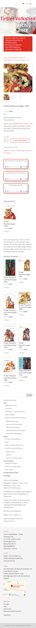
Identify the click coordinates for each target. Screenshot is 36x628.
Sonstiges (7, 476)
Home (5, 58)
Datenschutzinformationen (12, 611)
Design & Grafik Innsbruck (23, 625)
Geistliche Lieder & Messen (14, 448)
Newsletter (7, 615)
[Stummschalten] (21, 167)
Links (5, 606)
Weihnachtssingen (12, 421)
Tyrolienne (8, 408)
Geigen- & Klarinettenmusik (14, 445)
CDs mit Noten (12, 58)
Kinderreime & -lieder (11, 473)
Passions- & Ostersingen (18, 150)
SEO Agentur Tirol (10, 625)
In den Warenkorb (20, 140)
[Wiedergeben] (5, 166)
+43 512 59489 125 (15, 515)
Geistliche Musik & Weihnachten (15, 418)
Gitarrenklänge (10, 415)
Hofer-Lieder (9, 470)
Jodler (7, 442)
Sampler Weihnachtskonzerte (16, 430)
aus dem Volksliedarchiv (13, 439)
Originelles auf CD (11, 405)
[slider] (24, 167)
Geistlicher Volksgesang (14, 434)
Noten (6, 437)
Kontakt (6, 604)
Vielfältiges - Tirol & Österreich (15, 412)
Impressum (7, 609)
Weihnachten (10, 452)
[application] (15, 167)
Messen (8, 455)
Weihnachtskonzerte (13, 427)
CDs (5, 403)
